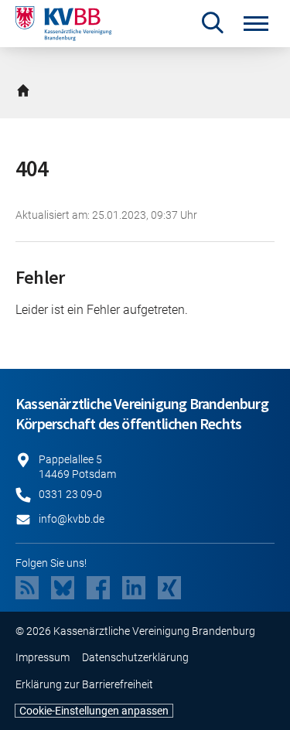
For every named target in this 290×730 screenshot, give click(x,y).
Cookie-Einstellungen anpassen (94, 710)
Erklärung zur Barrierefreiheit (84, 684)
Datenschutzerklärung (135, 657)
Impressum (42, 657)
